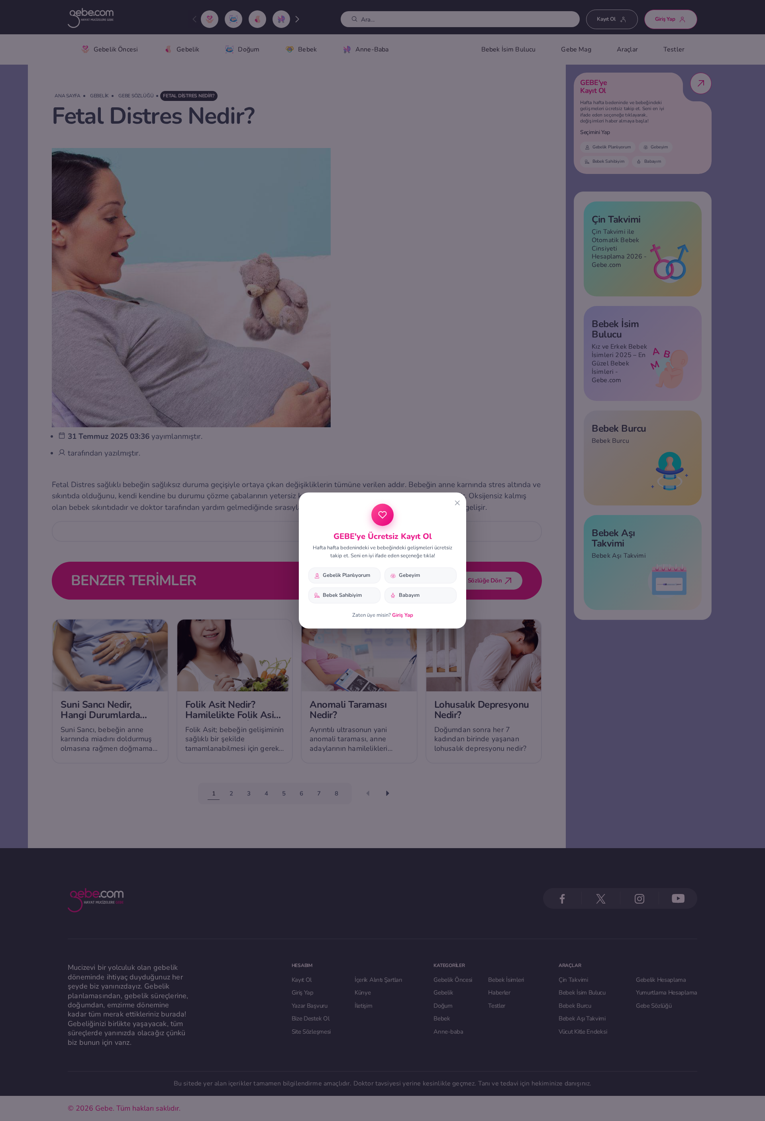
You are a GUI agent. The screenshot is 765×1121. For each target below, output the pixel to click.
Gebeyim (409, 575)
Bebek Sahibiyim (342, 595)
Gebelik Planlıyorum (346, 575)
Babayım (409, 595)
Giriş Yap (402, 614)
